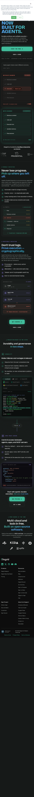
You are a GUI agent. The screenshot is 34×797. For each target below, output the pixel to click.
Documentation (22, 571)
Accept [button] (13, 17)
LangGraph (7, 379)
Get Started (16, 322)
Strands (7, 382)
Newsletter (21, 624)
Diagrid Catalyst (5, 571)
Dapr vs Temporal (22, 587)
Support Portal (21, 610)
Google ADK (24, 379)
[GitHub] (9, 564)
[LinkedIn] (2, 564)
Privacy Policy (16, 635)
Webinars (20, 579)
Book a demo (17, 54)
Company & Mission (23, 605)
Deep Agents (27, 382)
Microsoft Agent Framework (11, 385)
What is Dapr (4, 605)
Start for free (16, 49)
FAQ (19, 598)
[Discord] (16, 564)
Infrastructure (21, 576)
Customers (4, 610)
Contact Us (21, 621)
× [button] (31, 3)
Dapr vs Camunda (22, 592)
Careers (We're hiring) (23, 618)
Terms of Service (25, 635)
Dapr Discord (4, 613)
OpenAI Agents (16, 382)
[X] (6, 564)
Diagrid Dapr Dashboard (6, 574)
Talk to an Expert (22, 607)
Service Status (22, 615)
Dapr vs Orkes (21, 590)
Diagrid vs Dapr (22, 595)
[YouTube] (12, 564)
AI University (21, 584)
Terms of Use (7, 635)
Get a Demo (17, 504)
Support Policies (22, 613)
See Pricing (16, 499)
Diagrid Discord (21, 582)
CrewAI (16, 379)
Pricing (3, 576)
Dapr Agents (25, 385)
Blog (19, 574)
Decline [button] (20, 17)
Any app (5, 388)
